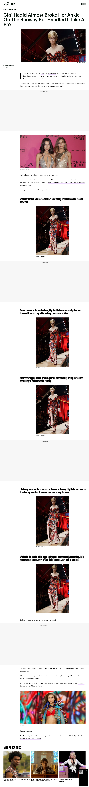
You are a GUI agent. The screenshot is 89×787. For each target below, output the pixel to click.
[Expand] (80, 771)
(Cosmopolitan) (35, 738)
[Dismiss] (86, 771)
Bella (42, 73)
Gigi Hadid (52, 73)
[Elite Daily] (9, 4)
